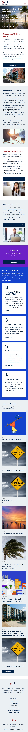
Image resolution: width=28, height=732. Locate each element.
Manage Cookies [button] (13, 726)
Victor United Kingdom (14, 710)
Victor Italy (14, 705)
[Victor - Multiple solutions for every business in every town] (14, 583)
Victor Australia (14, 698)
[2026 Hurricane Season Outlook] (14, 454)
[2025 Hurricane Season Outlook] (14, 650)
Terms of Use (5, 724)
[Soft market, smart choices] (14, 423)
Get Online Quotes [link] (13, 65)
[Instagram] (12, 720)
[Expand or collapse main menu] (25, 3)
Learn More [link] (14, 179)
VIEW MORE (8, 671)
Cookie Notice (21, 724)
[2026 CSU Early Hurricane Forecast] (14, 485)
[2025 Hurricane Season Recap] (14, 517)
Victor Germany (14, 703)
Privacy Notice (13, 724)
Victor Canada (14, 701)
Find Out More (8, 310)
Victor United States (14, 712)
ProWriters (14, 715)
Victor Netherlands (14, 708)
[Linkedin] (15, 720)
